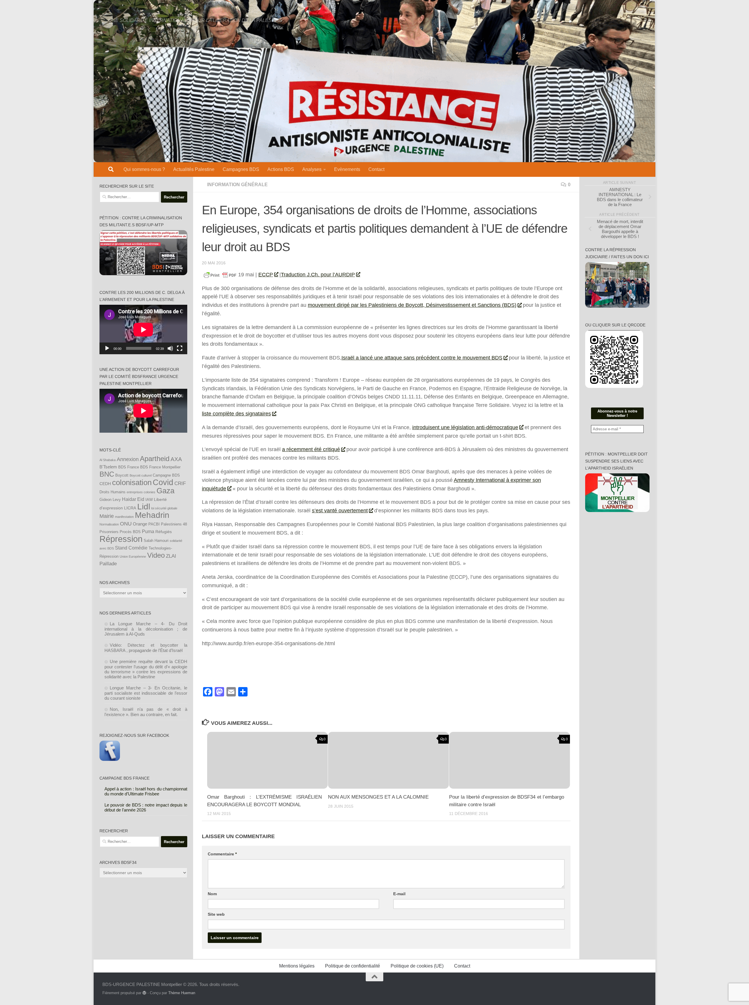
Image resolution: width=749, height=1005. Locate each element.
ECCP (265, 275)
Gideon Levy (110, 500)
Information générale (237, 184)
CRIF (180, 483)
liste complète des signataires (236, 414)
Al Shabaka (107, 460)
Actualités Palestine (193, 169)
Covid (163, 482)
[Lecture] (107, 348)
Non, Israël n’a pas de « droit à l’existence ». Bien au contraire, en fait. (146, 712)
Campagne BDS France (124, 778)
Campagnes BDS (241, 169)
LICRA (130, 508)
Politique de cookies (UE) (417, 965)
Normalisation (109, 524)
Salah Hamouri (156, 541)
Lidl (143, 506)
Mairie (106, 516)
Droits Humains (112, 492)
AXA (176, 459)
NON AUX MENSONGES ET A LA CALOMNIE (378, 797)
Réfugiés (163, 531)
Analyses (312, 169)
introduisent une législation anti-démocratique (465, 427)
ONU (126, 524)
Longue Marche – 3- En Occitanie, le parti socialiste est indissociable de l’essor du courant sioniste (146, 693)
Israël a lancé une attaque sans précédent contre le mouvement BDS (421, 358)
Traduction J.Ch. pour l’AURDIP (318, 275)
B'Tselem (108, 466)
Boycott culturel (141, 475)
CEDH (105, 483)
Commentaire (222, 854)
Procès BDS (130, 532)
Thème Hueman (181, 993)
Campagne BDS (166, 475)
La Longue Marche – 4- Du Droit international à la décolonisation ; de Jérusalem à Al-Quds (146, 628)
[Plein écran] (180, 348)
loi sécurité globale (164, 508)
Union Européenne (133, 556)
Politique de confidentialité (352, 965)
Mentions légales (297, 965)
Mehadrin (152, 515)
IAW (149, 500)
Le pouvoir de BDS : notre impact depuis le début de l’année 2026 (146, 807)
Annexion (128, 459)
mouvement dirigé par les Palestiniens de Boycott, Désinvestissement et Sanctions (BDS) (412, 305)
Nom (212, 893)
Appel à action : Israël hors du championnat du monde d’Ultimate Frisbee (146, 791)
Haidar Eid (133, 499)
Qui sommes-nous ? (144, 169)
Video (156, 555)
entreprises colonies (141, 492)
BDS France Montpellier (160, 467)
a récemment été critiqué (311, 449)
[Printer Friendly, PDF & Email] (220, 275)
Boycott (121, 475)
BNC (106, 474)
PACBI (154, 524)
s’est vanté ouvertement (340, 510)
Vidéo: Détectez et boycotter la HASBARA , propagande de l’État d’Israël (146, 648)
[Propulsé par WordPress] (144, 993)
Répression (120, 539)
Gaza (165, 491)
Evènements (347, 169)
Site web (216, 914)
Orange (140, 523)
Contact (376, 169)
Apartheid (154, 459)
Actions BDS (280, 169)
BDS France (128, 467)
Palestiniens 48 (174, 524)
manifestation (124, 516)
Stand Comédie (131, 547)
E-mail (399, 893)
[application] (143, 329)
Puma (148, 531)
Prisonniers (108, 532)
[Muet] (170, 348)
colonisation (132, 482)
